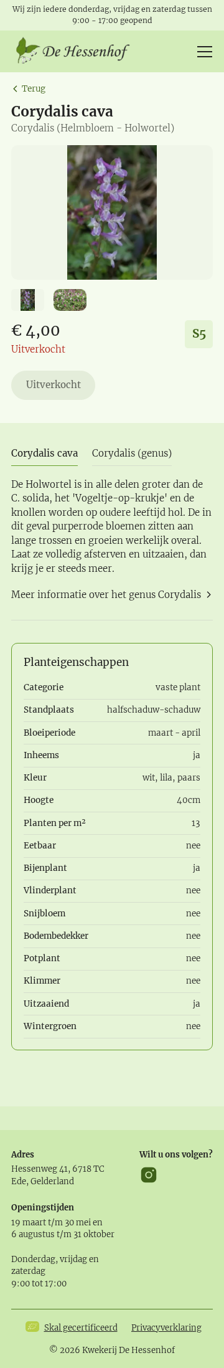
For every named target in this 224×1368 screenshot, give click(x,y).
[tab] (44, 454)
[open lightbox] (112, 212)
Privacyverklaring (166, 1328)
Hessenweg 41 (39, 1169)
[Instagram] (148, 1175)
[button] (202, 52)
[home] (77, 51)
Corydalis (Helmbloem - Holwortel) (92, 128)
